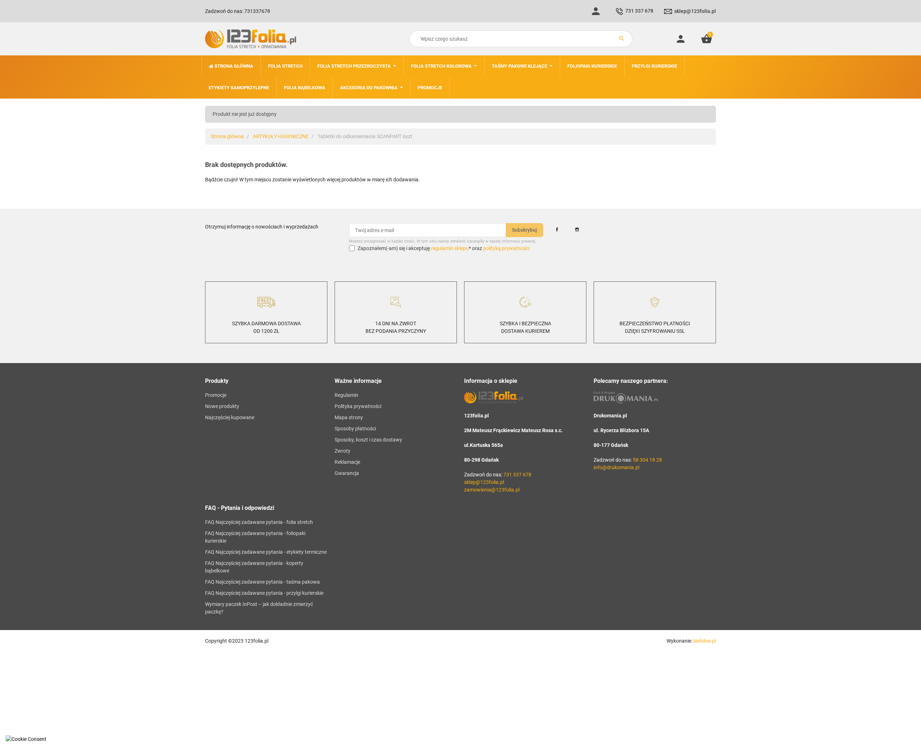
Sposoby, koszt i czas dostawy (368, 440)
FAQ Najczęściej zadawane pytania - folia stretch (259, 522)
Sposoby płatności (355, 428)
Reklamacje (347, 462)
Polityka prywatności (358, 406)
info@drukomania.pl (616, 467)
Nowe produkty (222, 406)
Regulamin (346, 395)
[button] (706, 39)
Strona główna (227, 136)
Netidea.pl (704, 641)
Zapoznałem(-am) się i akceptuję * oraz (444, 248)
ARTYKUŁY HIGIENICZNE (281, 136)
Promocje (215, 395)
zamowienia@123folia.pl (492, 490)
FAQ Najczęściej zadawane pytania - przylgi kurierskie (264, 593)
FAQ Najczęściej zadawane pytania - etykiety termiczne (266, 552)
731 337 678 (639, 11)
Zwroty (342, 451)
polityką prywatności (506, 248)
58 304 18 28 (647, 460)
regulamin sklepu (450, 248)
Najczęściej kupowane (229, 417)
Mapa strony (349, 417)
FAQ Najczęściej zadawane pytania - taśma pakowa (262, 582)
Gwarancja (347, 473)
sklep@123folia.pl (695, 11)
